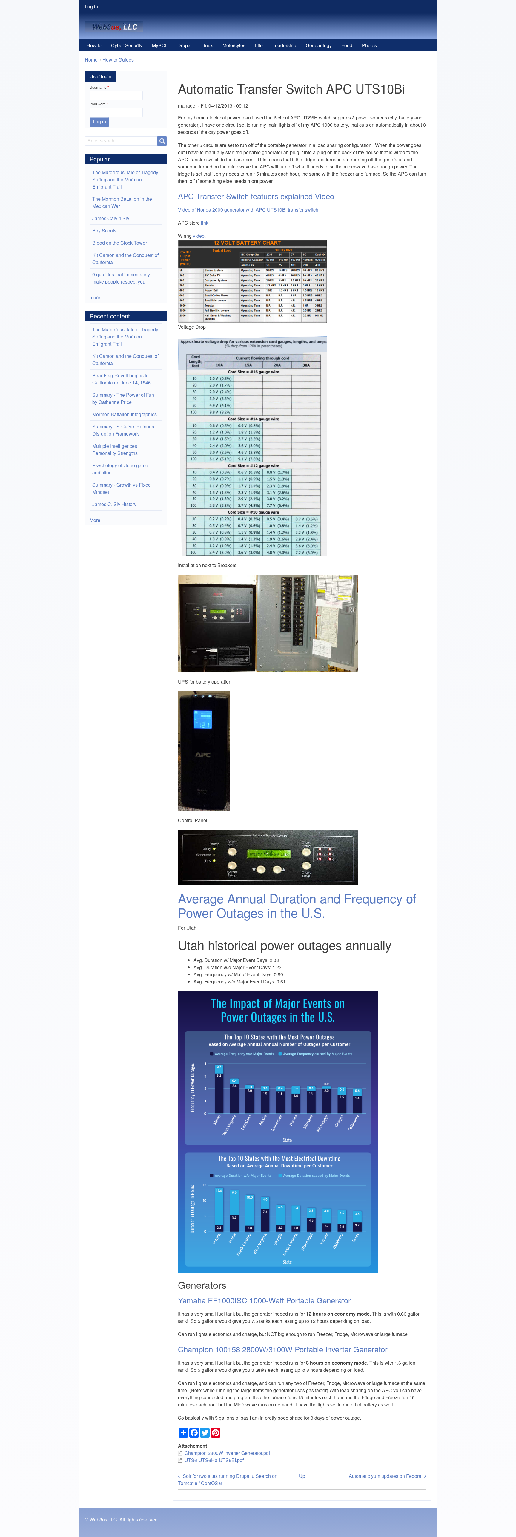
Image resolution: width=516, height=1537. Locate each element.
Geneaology (319, 45)
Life (259, 45)
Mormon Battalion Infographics (124, 414)
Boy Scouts (104, 230)
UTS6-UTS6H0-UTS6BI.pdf (214, 1460)
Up (302, 1475)
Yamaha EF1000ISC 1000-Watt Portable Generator (264, 1299)
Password (98, 103)
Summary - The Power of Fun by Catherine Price (123, 398)
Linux (207, 45)
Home (91, 59)
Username (98, 87)
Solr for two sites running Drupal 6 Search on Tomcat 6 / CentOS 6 (227, 1479)
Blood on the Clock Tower (119, 242)
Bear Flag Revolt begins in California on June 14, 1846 (121, 379)
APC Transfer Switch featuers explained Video (256, 195)
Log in (91, 6)
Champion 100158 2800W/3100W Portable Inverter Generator (284, 1348)
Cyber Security (126, 45)
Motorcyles (233, 45)
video (199, 235)
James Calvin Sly (110, 218)
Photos (369, 45)
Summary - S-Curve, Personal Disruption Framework (124, 430)
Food (346, 45)
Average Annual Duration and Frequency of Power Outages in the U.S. (297, 905)
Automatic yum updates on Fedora (385, 1475)
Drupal (184, 45)
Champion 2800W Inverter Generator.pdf (227, 1452)
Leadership (284, 45)
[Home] (116, 26)
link (204, 222)
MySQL (160, 45)
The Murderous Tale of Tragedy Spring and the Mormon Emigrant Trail (125, 179)
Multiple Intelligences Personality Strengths (115, 449)
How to (94, 45)
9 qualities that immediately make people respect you (121, 278)
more (95, 297)
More (95, 520)
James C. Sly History (114, 504)
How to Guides (118, 59)
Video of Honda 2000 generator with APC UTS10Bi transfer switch (248, 209)
